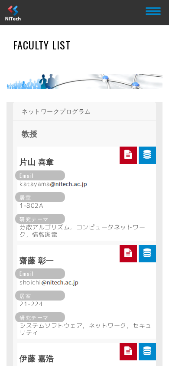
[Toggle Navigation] (151, 9)
